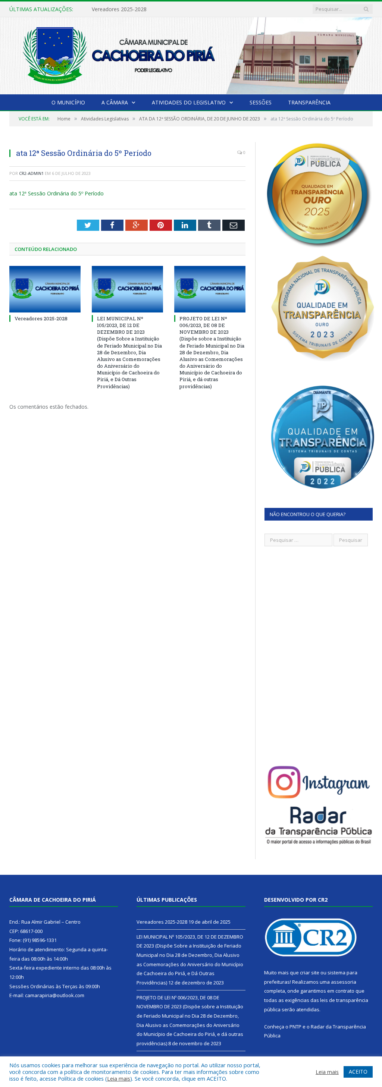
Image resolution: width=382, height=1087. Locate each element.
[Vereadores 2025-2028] (45, 289)
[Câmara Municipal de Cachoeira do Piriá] (191, 54)
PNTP (295, 1026)
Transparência (309, 102)
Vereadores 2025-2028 (41, 318)
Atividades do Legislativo (189, 102)
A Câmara (114, 102)
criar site (309, 972)
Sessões (261, 102)
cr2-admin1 (31, 173)
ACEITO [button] (358, 1071)
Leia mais (118, 1078)
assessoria (343, 981)
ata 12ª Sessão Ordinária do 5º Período (56, 193)
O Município (68, 102)
